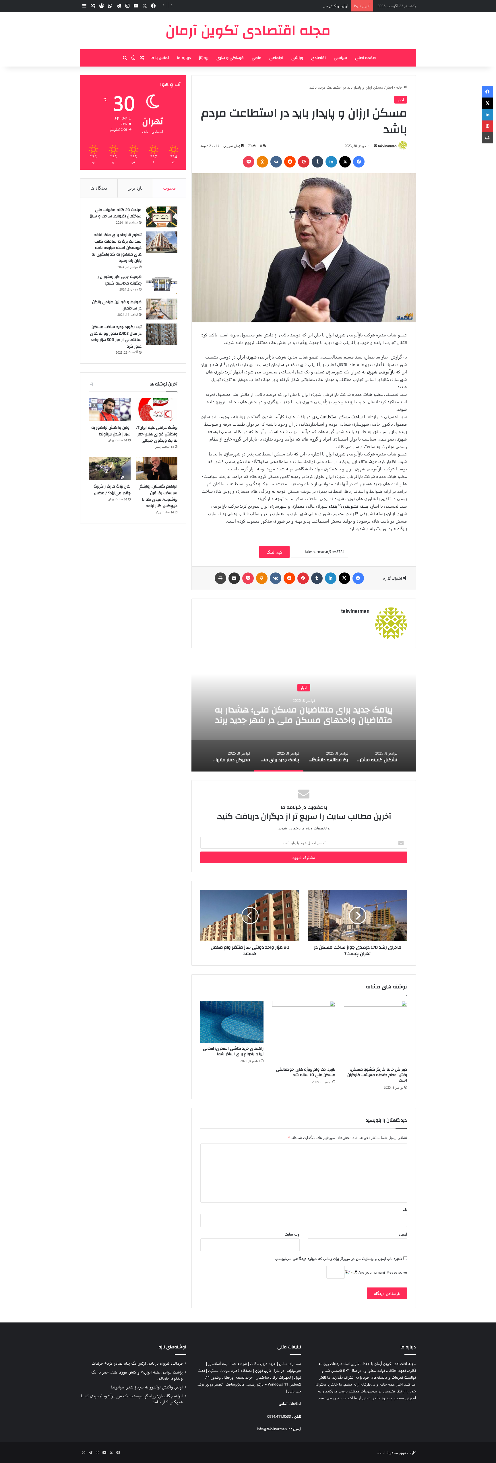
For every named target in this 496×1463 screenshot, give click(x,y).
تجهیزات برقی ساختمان (273, 1377)
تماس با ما (159, 58)
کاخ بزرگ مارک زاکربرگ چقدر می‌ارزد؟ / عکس (112, 490)
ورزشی (297, 58)
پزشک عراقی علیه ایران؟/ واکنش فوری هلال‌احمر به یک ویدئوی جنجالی (156, 434)
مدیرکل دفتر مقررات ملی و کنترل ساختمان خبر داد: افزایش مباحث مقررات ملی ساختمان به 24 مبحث (304, 715)
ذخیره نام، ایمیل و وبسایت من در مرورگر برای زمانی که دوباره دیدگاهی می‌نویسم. (338, 1258)
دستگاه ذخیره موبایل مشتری (230, 1370)
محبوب (169, 188)
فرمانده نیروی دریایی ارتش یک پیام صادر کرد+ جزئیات (137, 1362)
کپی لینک (274, 552)
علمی (256, 58)
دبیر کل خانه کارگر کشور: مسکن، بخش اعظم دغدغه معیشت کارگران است (377, 1075)
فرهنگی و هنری (230, 58)
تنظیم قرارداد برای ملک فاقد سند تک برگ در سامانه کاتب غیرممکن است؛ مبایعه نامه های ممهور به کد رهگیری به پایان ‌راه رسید (117, 247)
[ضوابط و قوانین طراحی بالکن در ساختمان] (161, 309)
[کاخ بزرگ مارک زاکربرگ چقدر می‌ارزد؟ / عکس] (110, 468)
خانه (400, 87)
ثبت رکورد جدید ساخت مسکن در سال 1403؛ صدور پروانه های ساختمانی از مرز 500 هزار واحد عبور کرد (116, 336)
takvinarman (387, 145)
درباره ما (184, 58)
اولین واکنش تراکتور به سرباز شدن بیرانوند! (315, 5)
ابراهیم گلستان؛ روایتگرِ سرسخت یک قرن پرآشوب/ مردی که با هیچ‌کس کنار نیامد (158, 496)
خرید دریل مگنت (263, 1363)
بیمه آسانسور (218, 1363)
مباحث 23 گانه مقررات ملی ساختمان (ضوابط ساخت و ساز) (116, 213)
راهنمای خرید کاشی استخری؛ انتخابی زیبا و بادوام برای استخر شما (233, 1051)
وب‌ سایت (292, 1234)
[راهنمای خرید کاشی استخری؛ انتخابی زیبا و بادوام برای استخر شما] (232, 1022)
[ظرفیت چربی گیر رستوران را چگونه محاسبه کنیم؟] (161, 284)
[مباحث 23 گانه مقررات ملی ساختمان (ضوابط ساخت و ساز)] (161, 217)
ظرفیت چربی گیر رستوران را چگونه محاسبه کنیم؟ (119, 280)
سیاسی (340, 58)
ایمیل (403, 1234)
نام (405, 1209)
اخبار (389, 87)
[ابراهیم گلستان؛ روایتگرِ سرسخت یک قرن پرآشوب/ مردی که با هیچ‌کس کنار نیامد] (156, 468)
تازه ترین (135, 188)
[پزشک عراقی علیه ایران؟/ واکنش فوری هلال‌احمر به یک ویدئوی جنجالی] (156, 409)
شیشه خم (239, 1363)
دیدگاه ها (98, 188)
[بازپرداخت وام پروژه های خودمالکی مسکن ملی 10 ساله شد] (303, 1032)
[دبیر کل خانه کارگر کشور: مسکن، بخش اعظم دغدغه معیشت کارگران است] (375, 1032)
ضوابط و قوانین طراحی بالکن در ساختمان (117, 305)
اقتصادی (318, 58)
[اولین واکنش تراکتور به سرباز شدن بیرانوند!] (110, 409)
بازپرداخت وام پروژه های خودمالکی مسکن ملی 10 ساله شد (305, 1072)
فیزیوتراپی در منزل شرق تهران (278, 1370)
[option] (303, 714)
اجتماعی (276, 58)
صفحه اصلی (365, 58)
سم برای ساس (290, 1363)
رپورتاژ (203, 58)
